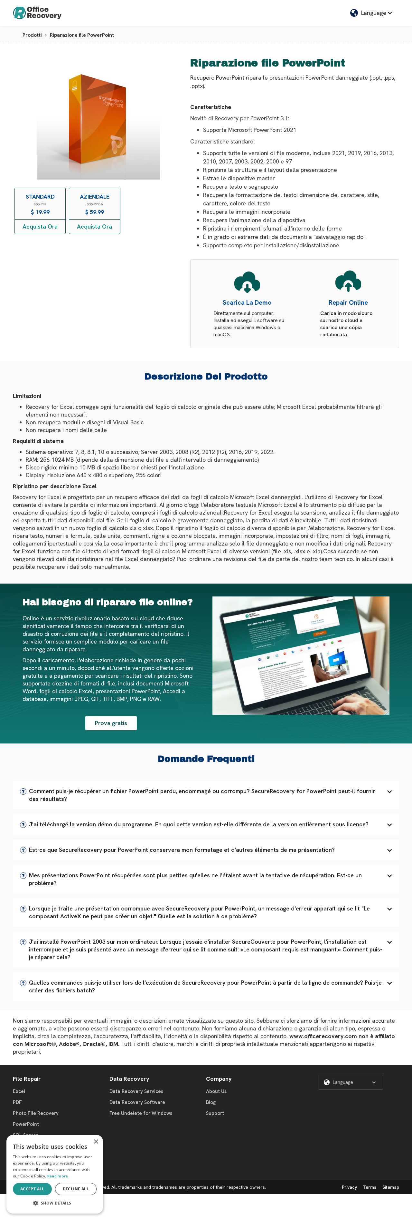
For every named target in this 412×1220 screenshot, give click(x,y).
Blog (211, 1102)
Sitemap (390, 1187)
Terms (369, 1187)
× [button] (95, 1141)
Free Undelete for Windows (140, 1113)
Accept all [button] (32, 1189)
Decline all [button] (76, 1189)
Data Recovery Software (137, 1102)
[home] (37, 12)
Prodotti (32, 35)
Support (215, 1113)
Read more (57, 1176)
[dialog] (54, 1174)
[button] (206, 795)
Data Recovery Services (136, 1091)
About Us (216, 1091)
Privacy (349, 1187)
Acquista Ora (40, 226)
